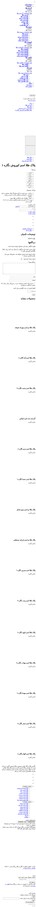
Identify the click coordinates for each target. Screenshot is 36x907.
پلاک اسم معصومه (23, 813)
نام (34, 277)
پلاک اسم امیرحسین (22, 788)
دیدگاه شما (31, 262)
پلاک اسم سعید (24, 803)
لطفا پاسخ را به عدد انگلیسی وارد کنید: (24, 288)
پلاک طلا (29, 107)
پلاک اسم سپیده (23, 812)
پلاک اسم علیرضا (23, 805)
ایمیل (33, 280)
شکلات (26, 817)
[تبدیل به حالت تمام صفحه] (31, 904)
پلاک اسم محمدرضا (22, 800)
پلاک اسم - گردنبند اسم (25, 108)
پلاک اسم (29, 159)
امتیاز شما (31, 259)
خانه (30, 103)
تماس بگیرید (31, 212)
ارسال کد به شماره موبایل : (27, 895)
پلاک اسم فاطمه (23, 810)
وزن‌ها (33, 206)
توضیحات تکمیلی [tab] (27, 228)
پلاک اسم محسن (23, 796)
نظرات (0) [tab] (29, 230)
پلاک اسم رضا (24, 791)
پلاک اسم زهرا (24, 790)
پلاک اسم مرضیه (23, 795)
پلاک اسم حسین (23, 793)
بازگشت (29, 10)
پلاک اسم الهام (24, 808)
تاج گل (26, 815)
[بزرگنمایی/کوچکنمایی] (29, 904)
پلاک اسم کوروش (27, 161)
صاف (16, 206)
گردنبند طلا (28, 105)
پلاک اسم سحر (24, 807)
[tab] (27, 786)
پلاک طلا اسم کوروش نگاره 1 (23, 110)
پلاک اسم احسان (23, 798)
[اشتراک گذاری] (33, 904)
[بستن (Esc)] (34, 904)
